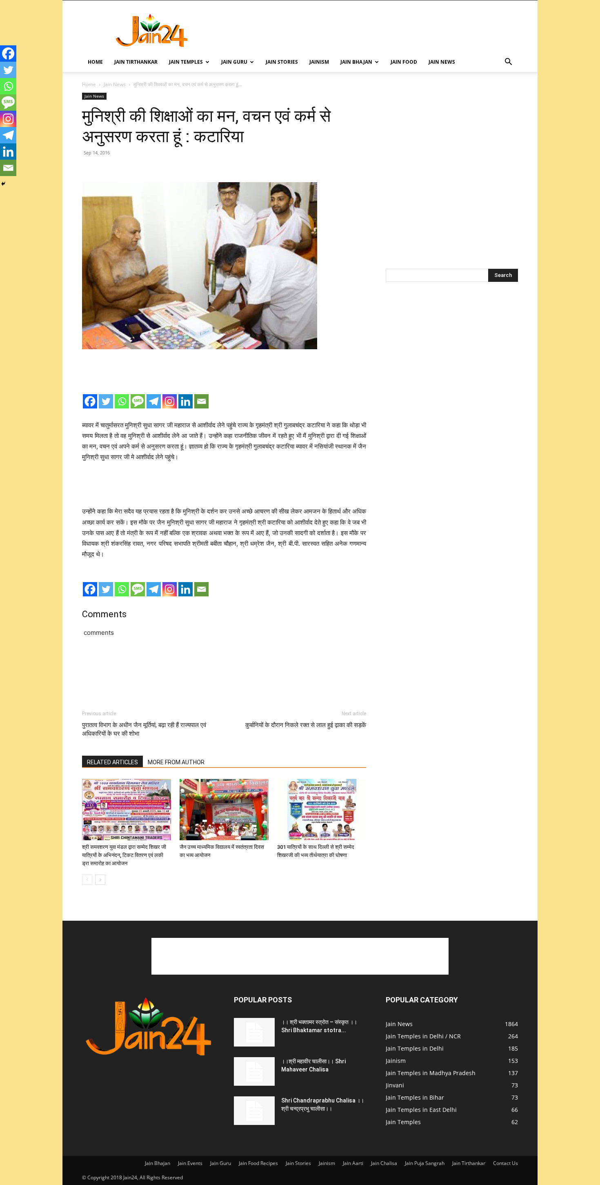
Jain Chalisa (384, 1163)
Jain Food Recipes (258, 1163)
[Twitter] (106, 401)
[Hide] (3, 184)
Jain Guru (234, 61)
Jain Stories (282, 61)
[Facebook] (90, 401)
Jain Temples (186, 61)
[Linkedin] (185, 401)
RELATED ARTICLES (112, 762)
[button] (508, 63)
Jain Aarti (353, 1163)
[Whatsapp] (122, 401)
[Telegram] (154, 401)
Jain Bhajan (356, 61)
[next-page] (100, 880)
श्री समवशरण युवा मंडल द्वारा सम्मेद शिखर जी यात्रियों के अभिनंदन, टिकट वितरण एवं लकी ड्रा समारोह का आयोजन (124, 855)
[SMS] (138, 401)
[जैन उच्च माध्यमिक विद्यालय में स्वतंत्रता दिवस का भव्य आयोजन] (224, 809)
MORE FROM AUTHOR (176, 762)
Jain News (442, 61)
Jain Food (404, 61)
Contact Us (505, 1163)
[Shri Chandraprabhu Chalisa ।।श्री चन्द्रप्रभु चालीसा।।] (254, 1110)
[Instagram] (169, 401)
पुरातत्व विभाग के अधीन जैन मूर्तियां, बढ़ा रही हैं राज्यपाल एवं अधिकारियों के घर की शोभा (144, 729)
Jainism (319, 61)
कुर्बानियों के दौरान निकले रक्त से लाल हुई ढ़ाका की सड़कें (305, 725)
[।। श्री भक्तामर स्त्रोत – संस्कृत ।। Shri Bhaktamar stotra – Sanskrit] (254, 1032)
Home (95, 61)
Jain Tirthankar (136, 61)
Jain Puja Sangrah (424, 1163)
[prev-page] (87, 880)
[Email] (201, 401)
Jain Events (190, 1163)
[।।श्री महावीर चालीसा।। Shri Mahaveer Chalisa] (254, 1071)
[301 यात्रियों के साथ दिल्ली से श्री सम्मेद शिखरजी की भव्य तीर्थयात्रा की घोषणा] (321, 809)
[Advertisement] (369, 30)
